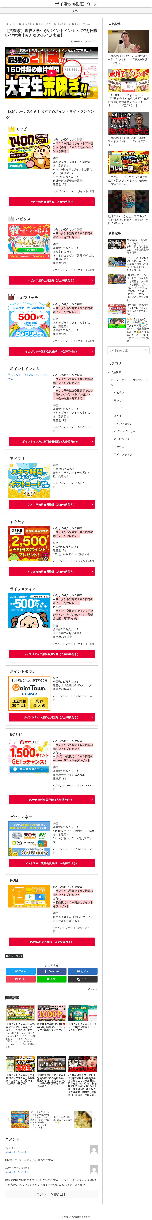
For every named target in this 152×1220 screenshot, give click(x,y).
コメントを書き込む (52, 1194)
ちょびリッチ (122, 439)
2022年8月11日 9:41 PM (16, 1152)
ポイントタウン (123, 423)
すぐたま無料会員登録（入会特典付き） (52, 571)
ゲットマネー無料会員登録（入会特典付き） (51, 863)
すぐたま (119, 446)
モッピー (119, 400)
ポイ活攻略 (114, 372)
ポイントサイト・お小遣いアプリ (129, 382)
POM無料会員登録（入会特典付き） (51, 942)
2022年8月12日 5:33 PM (16, 1172)
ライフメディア (123, 454)
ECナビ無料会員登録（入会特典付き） (51, 800)
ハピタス (119, 392)
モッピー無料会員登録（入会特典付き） (52, 202)
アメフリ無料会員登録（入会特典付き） (52, 504)
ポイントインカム (15, 956)
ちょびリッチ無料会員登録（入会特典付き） (51, 351)
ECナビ (118, 408)
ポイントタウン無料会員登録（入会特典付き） (52, 717)
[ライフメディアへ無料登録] (29, 627)
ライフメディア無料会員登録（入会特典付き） (52, 654)
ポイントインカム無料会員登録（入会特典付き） (51, 441)
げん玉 (118, 415)
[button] (146, 350)
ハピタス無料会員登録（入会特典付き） (52, 280)
